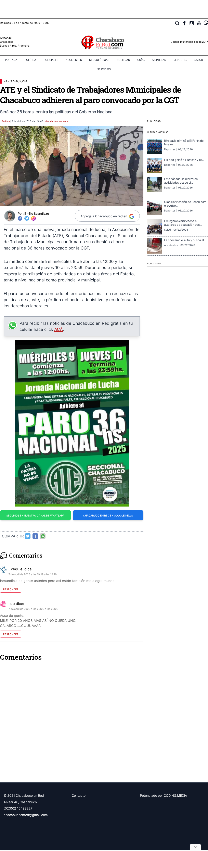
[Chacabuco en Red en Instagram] (191, 23)
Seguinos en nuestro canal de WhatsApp (35, 515)
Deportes (180, 59)
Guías (141, 59)
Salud (198, 59)
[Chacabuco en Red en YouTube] (199, 23)
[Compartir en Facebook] (35, 536)
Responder (10, 589)
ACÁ (58, 329)
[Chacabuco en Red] (104, 42)
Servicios (104, 69)
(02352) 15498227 (18, 808)
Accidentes (74, 59)
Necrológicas (99, 59)
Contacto (79, 796)
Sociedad (123, 59)
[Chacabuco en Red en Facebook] (184, 23)
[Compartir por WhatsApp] (43, 536)
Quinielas (159, 59)
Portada (11, 59)
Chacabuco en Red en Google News (108, 515)
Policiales (51, 59)
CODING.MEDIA (175, 796)
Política (30, 59)
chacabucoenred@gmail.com (26, 815)
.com (56, 121)
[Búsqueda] (177, 23)
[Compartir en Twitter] (28, 536)
